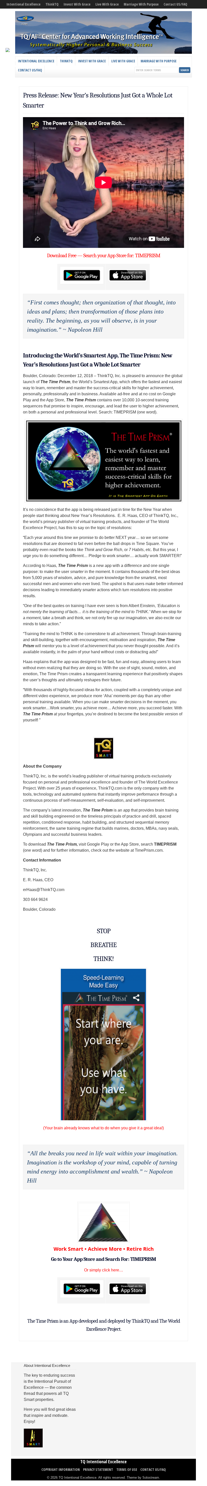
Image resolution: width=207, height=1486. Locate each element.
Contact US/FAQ (175, 4)
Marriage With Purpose (141, 4)
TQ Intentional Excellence (103, 1461)
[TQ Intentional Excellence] (103, 52)
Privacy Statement (98, 1469)
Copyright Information (60, 1469)
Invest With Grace (77, 4)
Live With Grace (107, 4)
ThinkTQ (52, 4)
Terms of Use (126, 1469)
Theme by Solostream (143, 1477)
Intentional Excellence (23, 4)
